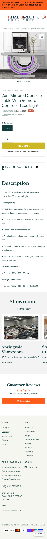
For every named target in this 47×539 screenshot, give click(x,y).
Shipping (5, 115)
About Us (29, 427)
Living (4, 427)
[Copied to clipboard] (3, 169)
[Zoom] (41, 37)
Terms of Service (32, 439)
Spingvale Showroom (11, 467)
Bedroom (6, 432)
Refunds (28, 447)
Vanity (5, 444)
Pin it (30, 167)
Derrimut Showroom (11, 471)
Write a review (24, 401)
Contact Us (30, 431)
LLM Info (29, 455)
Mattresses (7, 436)
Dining (5, 440)
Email (4, 505)
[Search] (38, 18)
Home (4, 29)
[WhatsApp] (37, 167)
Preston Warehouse (11, 479)
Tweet (19, 167)
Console (7, 128)
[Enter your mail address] (20, 510)
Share (7, 167)
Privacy (28, 443)
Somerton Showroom (11, 475)
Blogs (27, 435)
